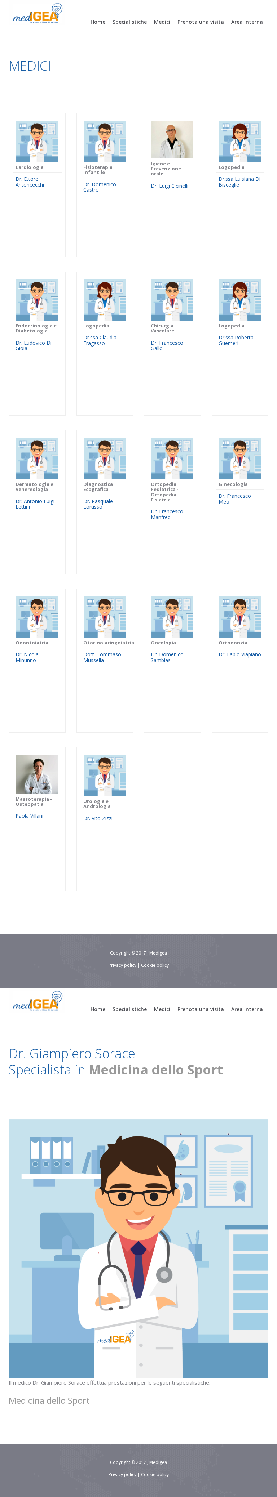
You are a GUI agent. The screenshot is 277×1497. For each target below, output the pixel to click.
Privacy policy (122, 965)
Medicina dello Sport (156, 1069)
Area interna (247, 21)
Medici (162, 21)
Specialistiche (130, 21)
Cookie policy (155, 965)
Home (98, 21)
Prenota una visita (200, 21)
